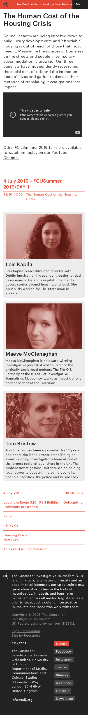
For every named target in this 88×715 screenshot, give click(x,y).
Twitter (61, 667)
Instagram (64, 659)
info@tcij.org (22, 700)
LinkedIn (62, 691)
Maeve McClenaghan (32, 354)
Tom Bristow (21, 443)
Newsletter (64, 698)
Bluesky (62, 675)
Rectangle (32, 635)
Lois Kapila (19, 264)
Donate (61, 643)
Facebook (63, 651)
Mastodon (64, 683)
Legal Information (26, 631)
